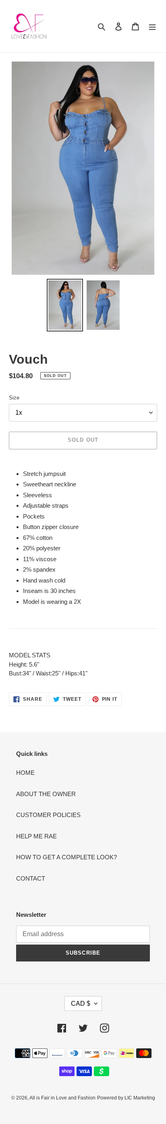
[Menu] (152, 26)
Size (14, 398)
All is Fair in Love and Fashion (62, 1098)
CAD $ (80, 1003)
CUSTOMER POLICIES (48, 814)
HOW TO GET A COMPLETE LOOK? (66, 857)
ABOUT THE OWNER (46, 794)
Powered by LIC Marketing (126, 1098)
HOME (25, 772)
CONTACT (30, 878)
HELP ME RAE (36, 836)
